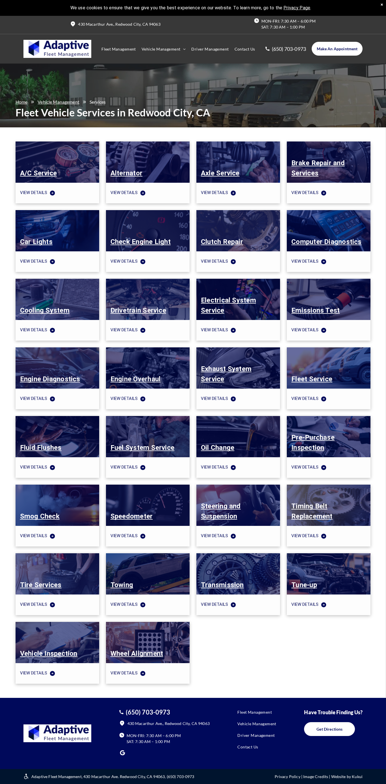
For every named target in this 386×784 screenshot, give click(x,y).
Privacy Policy (287, 776)
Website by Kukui (347, 776)
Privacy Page (296, 7)
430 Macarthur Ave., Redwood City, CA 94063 (119, 24)
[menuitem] (119, 49)
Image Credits (315, 776)
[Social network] (122, 754)
